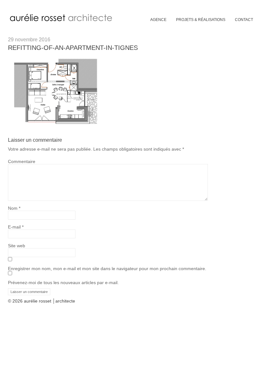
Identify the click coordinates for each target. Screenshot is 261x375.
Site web (16, 245)
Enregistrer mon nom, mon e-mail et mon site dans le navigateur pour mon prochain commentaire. (107, 268)
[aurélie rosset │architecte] (62, 21)
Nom (14, 208)
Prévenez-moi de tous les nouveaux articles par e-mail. (63, 282)
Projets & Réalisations (200, 19)
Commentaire (21, 161)
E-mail (16, 226)
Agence (158, 19)
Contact (244, 19)
